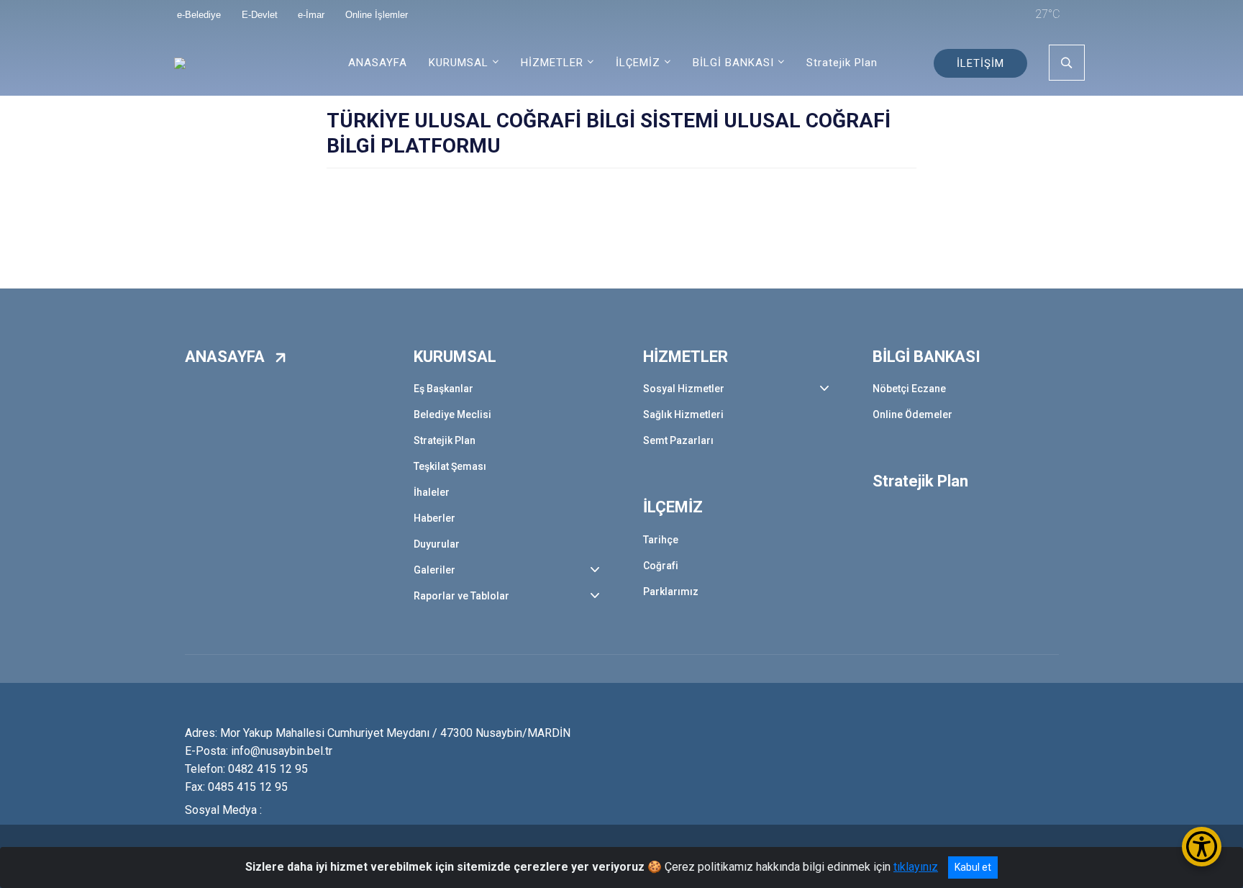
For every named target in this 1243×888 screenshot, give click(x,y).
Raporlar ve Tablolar (461, 596)
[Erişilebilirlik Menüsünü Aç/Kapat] (1201, 846)
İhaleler (432, 492)
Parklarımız (670, 591)
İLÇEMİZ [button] (638, 62)
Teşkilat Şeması (450, 466)
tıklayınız (915, 867)
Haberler (434, 518)
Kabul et (973, 867)
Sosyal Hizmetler (683, 388)
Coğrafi (660, 565)
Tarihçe (660, 539)
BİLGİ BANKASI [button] (733, 62)
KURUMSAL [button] (458, 62)
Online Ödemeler (912, 414)
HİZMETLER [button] (552, 62)
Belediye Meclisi (452, 414)
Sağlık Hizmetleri (683, 414)
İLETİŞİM (980, 63)
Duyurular (437, 544)
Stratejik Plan (842, 62)
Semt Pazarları (678, 440)
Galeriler (434, 570)
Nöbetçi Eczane (909, 388)
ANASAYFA (377, 62)
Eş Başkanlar (443, 388)
